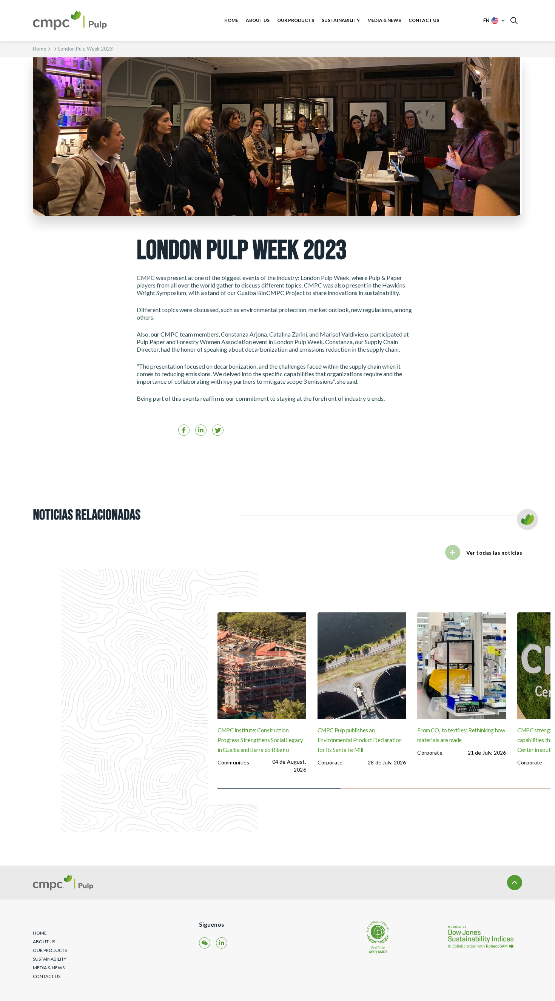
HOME (231, 20)
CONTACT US (424, 20)
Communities (233, 762)
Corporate (330, 762)
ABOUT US (258, 20)
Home (39, 49)
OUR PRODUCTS (295, 20)
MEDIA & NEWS (384, 20)
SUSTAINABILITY (341, 20)
